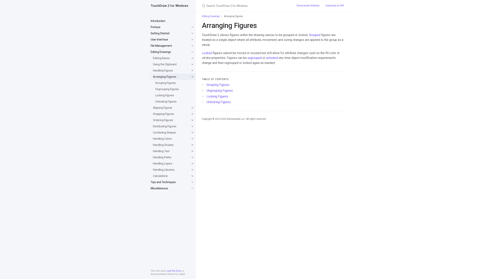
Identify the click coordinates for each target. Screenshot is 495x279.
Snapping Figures (163, 113)
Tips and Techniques (163, 182)
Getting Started (160, 33)
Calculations (160, 175)
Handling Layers (162, 163)
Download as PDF (335, 5)
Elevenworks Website (308, 5)
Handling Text (161, 151)
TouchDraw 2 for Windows (169, 6)
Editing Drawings (161, 51)
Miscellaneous (159, 188)
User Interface (159, 39)
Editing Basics (161, 58)
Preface (155, 27)
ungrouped (255, 58)
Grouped (314, 35)
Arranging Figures (164, 76)
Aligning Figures (162, 107)
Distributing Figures (164, 126)
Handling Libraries (164, 169)
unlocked (272, 58)
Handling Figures (163, 70)
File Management (161, 45)
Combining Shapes (164, 132)
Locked (207, 53)
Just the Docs (174, 271)
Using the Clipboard (165, 64)
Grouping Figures (165, 82)
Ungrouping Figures (167, 89)
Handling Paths (162, 157)
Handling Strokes (163, 144)
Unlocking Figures (166, 101)
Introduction (158, 20)
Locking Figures (164, 95)
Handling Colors (162, 138)
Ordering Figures (163, 120)
